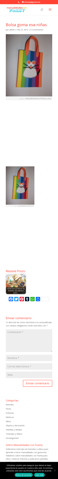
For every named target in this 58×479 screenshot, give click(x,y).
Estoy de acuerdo (23, 475)
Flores (8, 408)
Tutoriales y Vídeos (14, 434)
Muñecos (10, 417)
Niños (8, 421)
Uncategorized (12, 438)
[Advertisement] (29, 136)
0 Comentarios (36, 29)
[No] (54, 470)
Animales (10, 404)
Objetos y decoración (15, 425)
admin (12, 29)
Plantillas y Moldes (14, 429)
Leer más (39, 475)
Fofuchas (10, 413)
